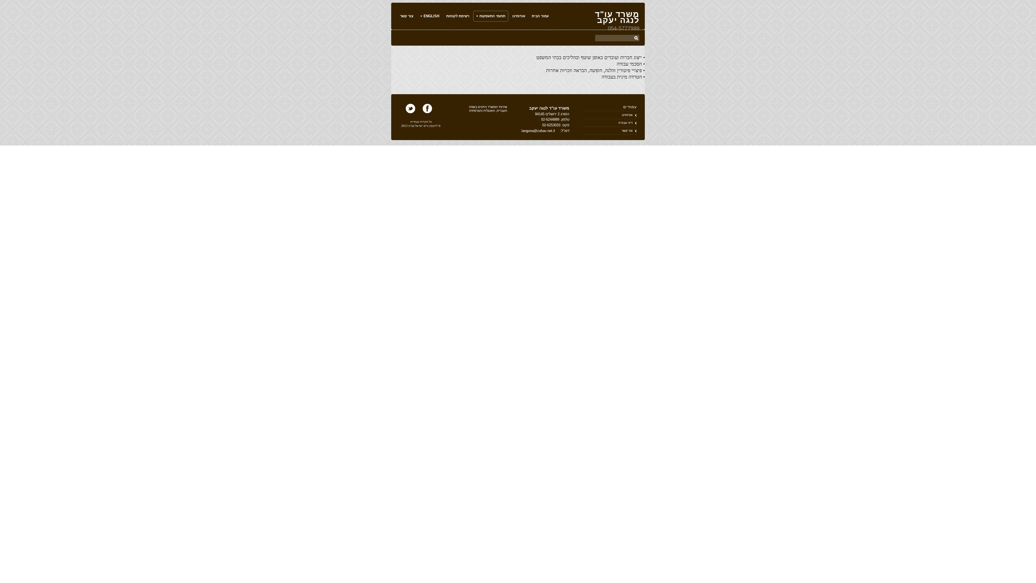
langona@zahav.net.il (538, 131)
